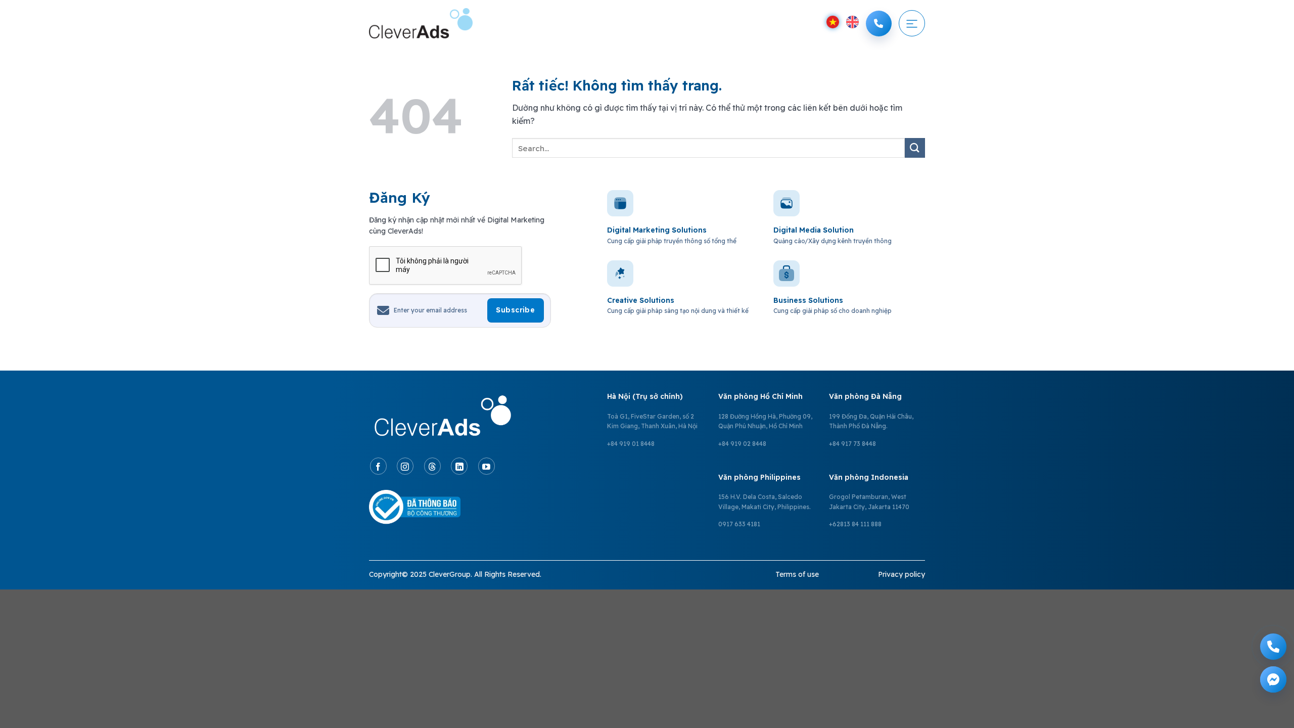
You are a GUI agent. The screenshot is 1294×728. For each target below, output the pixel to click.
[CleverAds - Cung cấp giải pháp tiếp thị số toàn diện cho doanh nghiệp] (421, 23)
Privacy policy (901, 574)
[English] (852, 22)
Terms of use (797, 574)
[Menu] (912, 23)
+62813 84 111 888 (855, 524)
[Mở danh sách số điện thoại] (879, 23)
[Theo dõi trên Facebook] (378, 466)
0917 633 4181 (739, 524)
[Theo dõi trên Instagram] (405, 466)
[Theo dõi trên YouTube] (486, 466)
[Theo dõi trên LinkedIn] (459, 466)
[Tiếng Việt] (832, 22)
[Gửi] (915, 148)
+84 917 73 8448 (852, 443)
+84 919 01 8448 (631, 443)
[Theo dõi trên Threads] (432, 466)
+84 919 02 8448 (742, 443)
